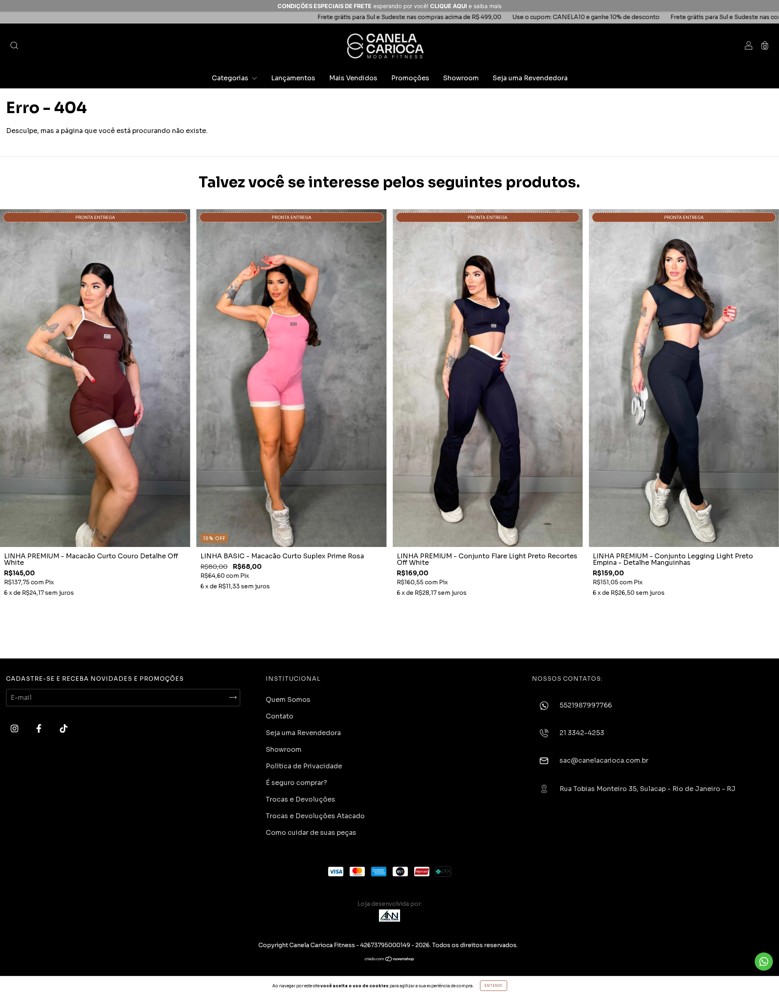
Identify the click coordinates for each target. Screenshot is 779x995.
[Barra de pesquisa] (14, 46)
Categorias (231, 78)
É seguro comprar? (296, 782)
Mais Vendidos (353, 78)
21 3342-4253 (582, 733)
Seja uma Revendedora (530, 78)
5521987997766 (586, 705)
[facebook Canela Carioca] (39, 729)
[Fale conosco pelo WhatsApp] (764, 961)
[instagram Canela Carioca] (15, 729)
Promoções (410, 78)
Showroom (461, 78)
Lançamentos (293, 78)
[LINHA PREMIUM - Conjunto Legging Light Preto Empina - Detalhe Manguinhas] (684, 378)
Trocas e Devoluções (300, 799)
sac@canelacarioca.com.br (604, 761)
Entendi (493, 986)
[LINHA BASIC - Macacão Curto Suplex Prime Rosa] (291, 378)
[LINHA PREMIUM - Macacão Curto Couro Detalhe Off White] (95, 378)
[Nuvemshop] (389, 959)
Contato (279, 716)
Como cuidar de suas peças (311, 832)
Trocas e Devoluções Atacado (315, 816)
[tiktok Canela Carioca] (63, 729)
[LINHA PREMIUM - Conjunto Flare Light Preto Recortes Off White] (488, 378)
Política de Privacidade (304, 766)
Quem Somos (288, 699)
